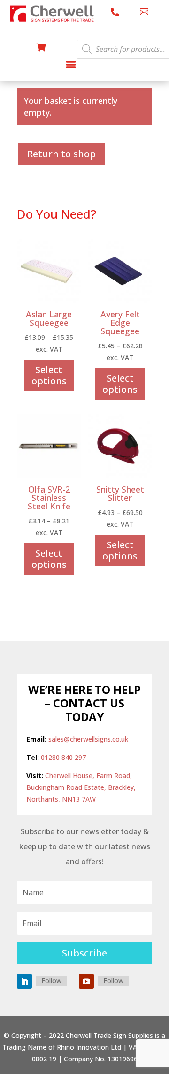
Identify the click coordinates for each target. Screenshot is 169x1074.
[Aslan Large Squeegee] (49, 300)
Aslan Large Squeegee (49, 318)
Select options (49, 375)
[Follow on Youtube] (86, 981)
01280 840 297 (63, 757)
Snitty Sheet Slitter (120, 493)
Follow (51, 980)
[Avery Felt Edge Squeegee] (120, 300)
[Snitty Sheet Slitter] (120, 475)
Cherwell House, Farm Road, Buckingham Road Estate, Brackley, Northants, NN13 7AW (81, 787)
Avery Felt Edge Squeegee (120, 323)
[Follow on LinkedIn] (24, 981)
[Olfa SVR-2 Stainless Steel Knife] (49, 475)
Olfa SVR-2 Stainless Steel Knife (49, 498)
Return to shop (61, 153)
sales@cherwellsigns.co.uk (88, 739)
